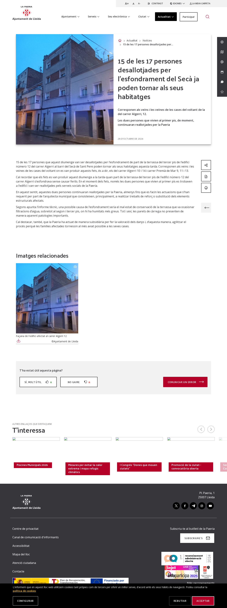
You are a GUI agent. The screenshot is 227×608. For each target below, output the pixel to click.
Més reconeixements (201, 583)
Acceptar (203, 601)
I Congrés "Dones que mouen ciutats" (138, 466)
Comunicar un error (182, 382)
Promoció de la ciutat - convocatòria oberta (186, 466)
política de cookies (24, 591)
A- (139, 3)
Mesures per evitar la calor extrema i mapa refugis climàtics (85, 468)
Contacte (18, 571)
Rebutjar (180, 601)
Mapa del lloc (21, 554)
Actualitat (132, 40)
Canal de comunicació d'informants (35, 537)
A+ (127, 4)
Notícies (147, 40)
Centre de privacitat (25, 529)
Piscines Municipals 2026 (32, 464)
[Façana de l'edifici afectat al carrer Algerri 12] (47, 298)
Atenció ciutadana (24, 563)
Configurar (25, 601)
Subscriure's (193, 538)
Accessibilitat (20, 546)
